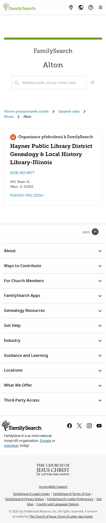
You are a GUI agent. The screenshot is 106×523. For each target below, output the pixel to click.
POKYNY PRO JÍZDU (26, 195)
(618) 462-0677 (22, 173)
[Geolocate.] (92, 83)
